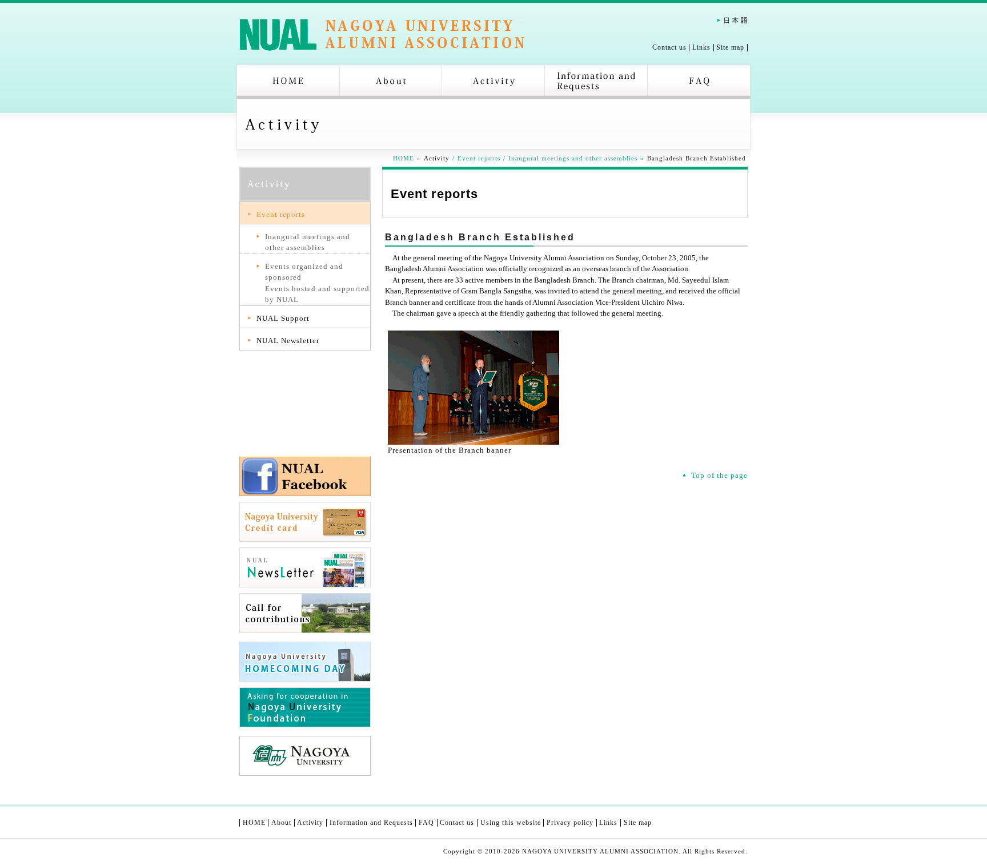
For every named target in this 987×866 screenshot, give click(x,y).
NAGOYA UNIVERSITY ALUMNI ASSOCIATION (382, 34)
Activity (493, 82)
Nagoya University (305, 756)
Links (701, 47)
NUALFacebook (305, 476)
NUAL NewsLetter (305, 567)
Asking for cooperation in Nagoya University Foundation (305, 707)
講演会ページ (305, 385)
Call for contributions (305, 613)
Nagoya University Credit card (305, 522)
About (390, 82)
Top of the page (719, 475)
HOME (287, 82)
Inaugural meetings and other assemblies (572, 158)
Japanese (732, 20)
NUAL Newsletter (287, 340)
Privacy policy (570, 823)
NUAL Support (283, 318)
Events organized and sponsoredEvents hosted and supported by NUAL (317, 283)
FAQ (699, 82)
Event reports (479, 158)
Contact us (669, 47)
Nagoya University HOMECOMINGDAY (305, 662)
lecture (305, 430)
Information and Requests (596, 82)
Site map (730, 47)
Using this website (510, 823)
